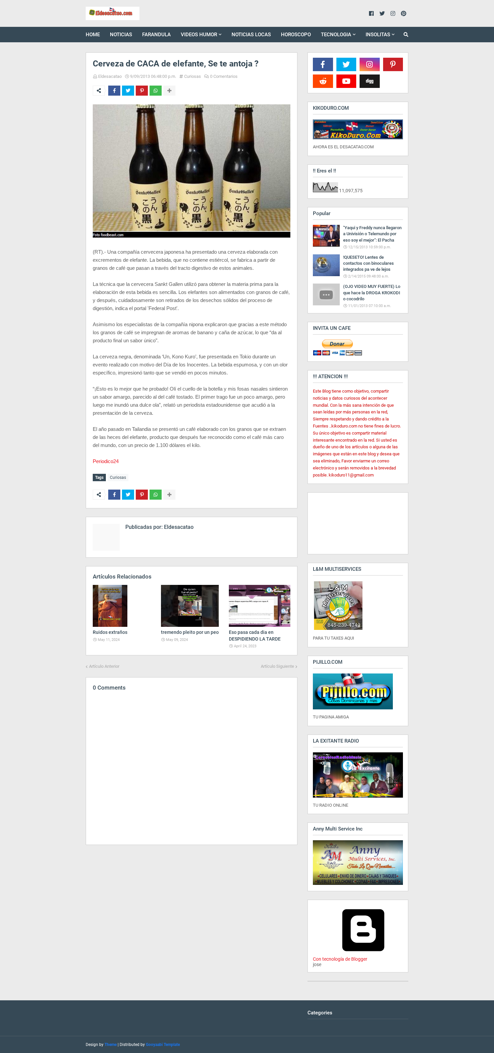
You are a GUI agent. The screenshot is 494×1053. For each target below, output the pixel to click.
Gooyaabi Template (163, 1044)
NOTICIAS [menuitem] (121, 35)
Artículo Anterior (104, 666)
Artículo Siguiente (277, 666)
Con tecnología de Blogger (340, 959)
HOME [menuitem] (93, 35)
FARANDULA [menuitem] (156, 35)
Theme (111, 1044)
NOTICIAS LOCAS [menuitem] (251, 35)
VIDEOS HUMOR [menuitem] (199, 35)
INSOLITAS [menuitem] (378, 35)
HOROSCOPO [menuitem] (296, 35)
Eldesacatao (110, 76)
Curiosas (192, 76)
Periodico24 (106, 461)
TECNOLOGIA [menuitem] (336, 35)
